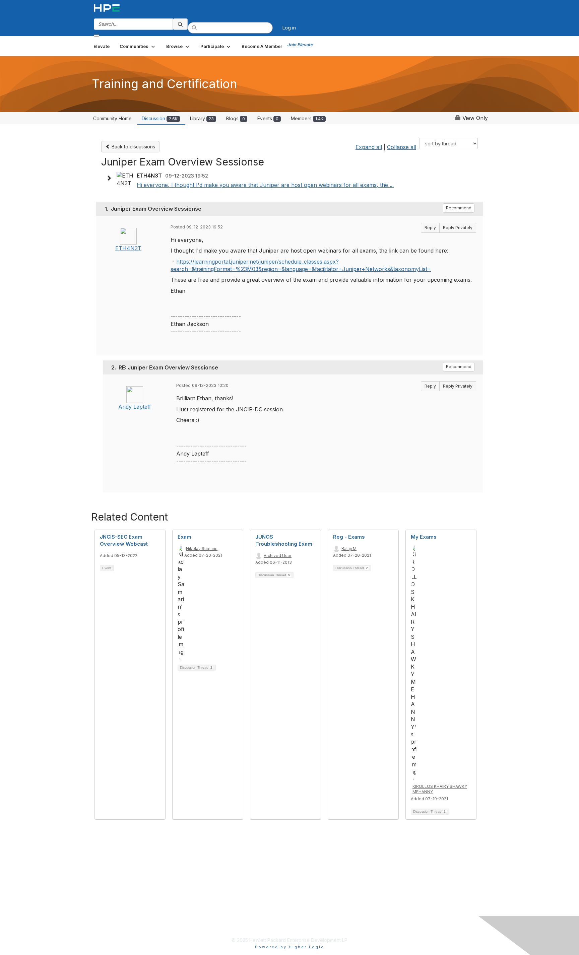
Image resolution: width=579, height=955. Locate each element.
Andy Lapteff (134, 406)
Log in (289, 27)
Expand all (369, 147)
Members (307, 118)
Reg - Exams (349, 537)
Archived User (278, 555)
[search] (180, 24)
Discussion (160, 118)
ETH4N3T (128, 248)
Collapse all (401, 147)
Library (202, 118)
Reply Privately (457, 227)
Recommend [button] (458, 207)
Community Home (112, 118)
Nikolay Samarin (201, 548)
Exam (184, 537)
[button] (138, 46)
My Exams (424, 537)
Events (267, 118)
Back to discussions (132, 146)
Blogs (235, 118)
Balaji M (349, 548)
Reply (430, 227)
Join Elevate (300, 44)
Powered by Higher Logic (289, 947)
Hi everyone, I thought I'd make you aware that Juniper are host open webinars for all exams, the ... (265, 185)
